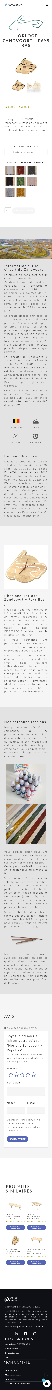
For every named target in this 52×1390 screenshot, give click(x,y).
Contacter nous (13, 1353)
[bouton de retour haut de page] (47, 1375)
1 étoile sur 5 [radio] (11, 1074)
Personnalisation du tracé (25, 162)
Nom (11, 1102)
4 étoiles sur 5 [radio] (28, 1074)
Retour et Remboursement (18, 1384)
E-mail (32, 1102)
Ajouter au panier (24, 210)
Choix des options (15, 1228)
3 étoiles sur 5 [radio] (22, 1074)
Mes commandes (13, 1375)
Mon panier (11, 1379)
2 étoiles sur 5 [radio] (16, 1074)
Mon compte (11, 1370)
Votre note (13, 1068)
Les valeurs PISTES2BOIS (18, 1344)
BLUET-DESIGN (35, 1326)
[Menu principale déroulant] (47, 4)
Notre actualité (13, 1348)
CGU (7, 1357)
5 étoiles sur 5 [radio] (33, 1074)
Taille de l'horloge (25, 146)
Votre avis (15, 1082)
